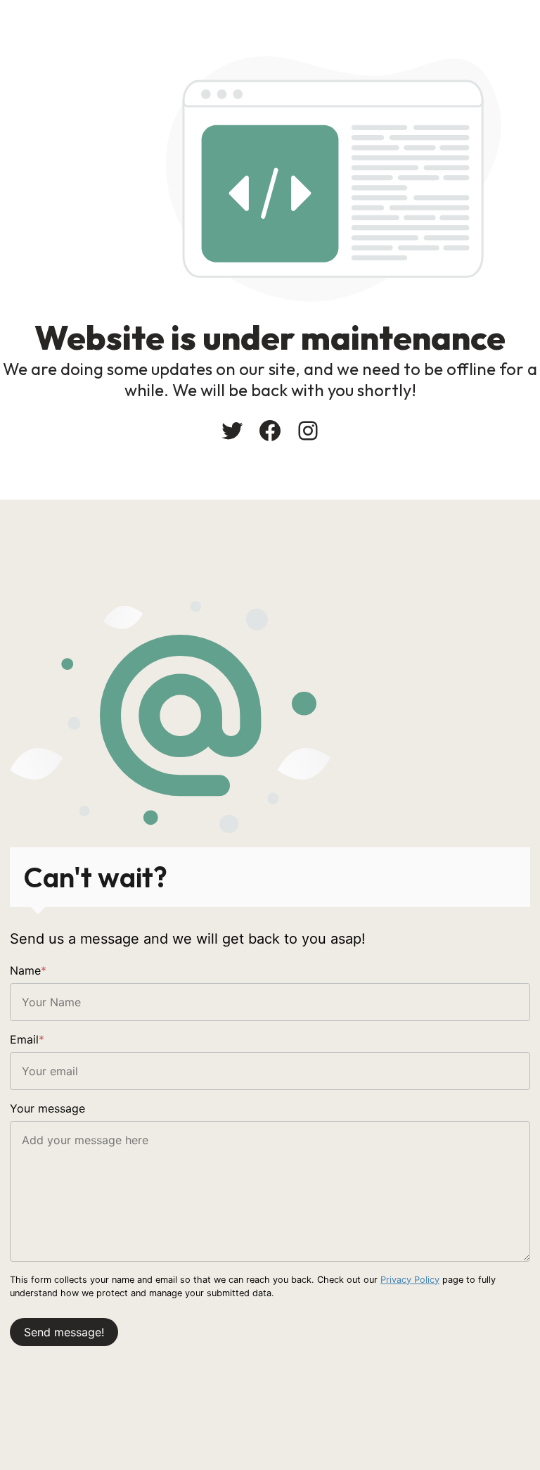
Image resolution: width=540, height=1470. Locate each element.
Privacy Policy (409, 1279)
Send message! (64, 1332)
